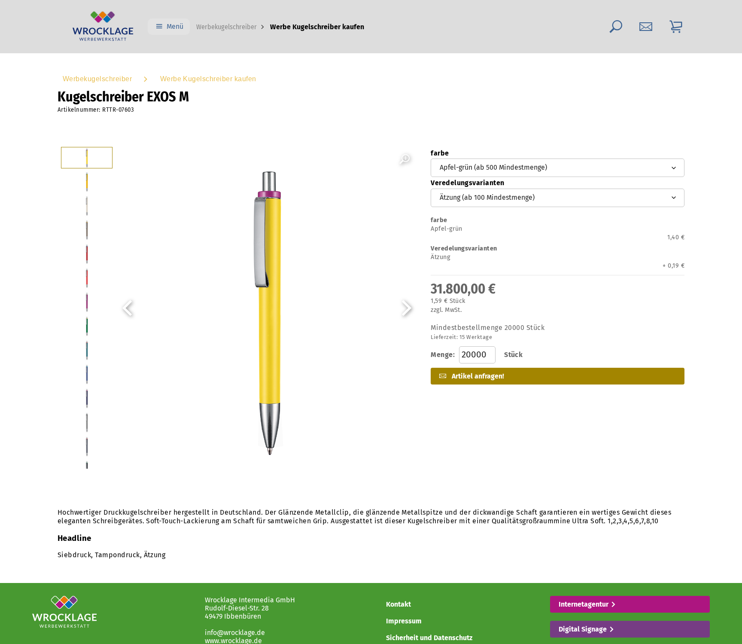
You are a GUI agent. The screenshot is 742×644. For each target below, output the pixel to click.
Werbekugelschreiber (226, 27)
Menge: (477, 355)
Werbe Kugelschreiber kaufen (208, 78)
